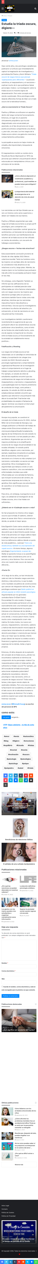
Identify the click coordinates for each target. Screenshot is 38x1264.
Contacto (5, 1209)
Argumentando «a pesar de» (20, 551)
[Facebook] (5, 775)
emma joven (13, 61)
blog (6, 741)
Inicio (5, 16)
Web (3, 979)
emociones (29, 741)
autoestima (29, 736)
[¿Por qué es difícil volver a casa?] (7, 1156)
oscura (26, 754)
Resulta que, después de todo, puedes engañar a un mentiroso (25, 1135)
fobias (31, 745)
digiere (16, 741)
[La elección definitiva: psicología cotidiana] (28, 879)
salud (21, 768)
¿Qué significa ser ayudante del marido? (19, 1030)
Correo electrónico (8, 971)
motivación (13, 754)
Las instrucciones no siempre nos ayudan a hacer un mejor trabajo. (19, 806)
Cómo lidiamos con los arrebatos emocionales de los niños (25, 1111)
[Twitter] (11, 775)
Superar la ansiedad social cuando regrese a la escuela (28, 911)
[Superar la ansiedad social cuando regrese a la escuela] (28, 902)
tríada (30, 768)
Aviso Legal (5, 1205)
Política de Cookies (8, 1212)
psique (26, 763)
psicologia (12, 759)
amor (7, 736)
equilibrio (8, 745)
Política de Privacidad (8, 1216)
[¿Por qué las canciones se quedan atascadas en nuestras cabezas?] (10, 879)
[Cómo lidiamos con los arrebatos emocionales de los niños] (7, 1111)
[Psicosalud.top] (9, 8)
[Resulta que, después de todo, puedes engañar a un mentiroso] (7, 1136)
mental (14, 750)
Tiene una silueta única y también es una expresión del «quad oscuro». (18, 545)
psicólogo (14, 763)
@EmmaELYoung (18, 704)
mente (24, 750)
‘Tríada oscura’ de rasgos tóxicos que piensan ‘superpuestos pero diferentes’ (19, 77)
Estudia (21, 745)
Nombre (5, 963)
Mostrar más (19, 1164)
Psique (10, 16)
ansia (17, 736)
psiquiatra (9, 768)
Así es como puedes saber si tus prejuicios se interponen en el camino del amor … (25, 1145)
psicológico (26, 759)
